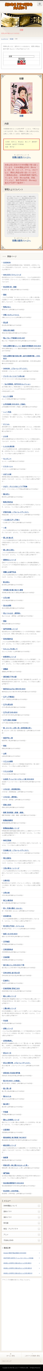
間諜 (4, 621)
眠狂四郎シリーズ (9, 1145)
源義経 (5, 669)
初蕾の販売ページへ (21, 157)
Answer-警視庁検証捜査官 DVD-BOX (14, 1253)
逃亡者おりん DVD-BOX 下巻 (13, 965)
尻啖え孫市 (7, 805)
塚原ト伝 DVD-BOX (10, 934)
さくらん (6, 424)
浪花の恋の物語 (8, 330)
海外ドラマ (8, 1217)
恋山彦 (5, 322)
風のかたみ (7, 1096)
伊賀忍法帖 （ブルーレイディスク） (16, 512)
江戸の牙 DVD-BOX (10, 712)
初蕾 (21, 30)
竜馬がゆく (7, 307)
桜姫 (4, 746)
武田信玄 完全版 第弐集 (11, 1073)
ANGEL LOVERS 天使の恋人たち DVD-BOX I (17, 1263)
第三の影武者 (8, 900)
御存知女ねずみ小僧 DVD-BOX (14, 689)
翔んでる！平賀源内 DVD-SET (14, 338)
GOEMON (7, 262)
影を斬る (6, 582)
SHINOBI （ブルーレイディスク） (15, 368)
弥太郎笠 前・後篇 (10, 287)
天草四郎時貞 (8, 949)
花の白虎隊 (7, 605)
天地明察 (6, 957)
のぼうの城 (7, 474)
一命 (4, 528)
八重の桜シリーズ (9, 1008)
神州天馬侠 (7, 840)
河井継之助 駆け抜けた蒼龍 (13, 590)
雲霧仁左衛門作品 (9, 572)
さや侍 (5, 436)
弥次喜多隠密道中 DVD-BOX (13, 1183)
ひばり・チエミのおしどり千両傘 (15, 486)
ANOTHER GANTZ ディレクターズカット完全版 (18, 1258)
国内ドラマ (8, 1211)
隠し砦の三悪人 (8, 550)
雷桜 (4, 295)
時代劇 (11, 38)
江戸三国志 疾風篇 (10, 720)
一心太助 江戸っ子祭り (11, 520)
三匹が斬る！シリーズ (11, 868)
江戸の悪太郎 (8, 704)
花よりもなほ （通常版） (12, 613)
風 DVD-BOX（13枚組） (12, 1081)
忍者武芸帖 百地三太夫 (11, 988)
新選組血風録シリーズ (11, 828)
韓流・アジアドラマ (11, 1229)
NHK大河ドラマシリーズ (12, 275)
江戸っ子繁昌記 (8, 697)
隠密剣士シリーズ (9, 560)
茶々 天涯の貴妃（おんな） (13, 908)
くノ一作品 (7, 412)
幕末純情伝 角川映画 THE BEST (14, 1137)
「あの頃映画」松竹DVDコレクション (17, 384)
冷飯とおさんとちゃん (11, 315)
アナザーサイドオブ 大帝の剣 (14, 376)
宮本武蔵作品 (8, 639)
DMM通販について (10, 1206)
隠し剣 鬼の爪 (8, 538)
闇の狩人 (6, 494)
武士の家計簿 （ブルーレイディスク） (17, 1063)
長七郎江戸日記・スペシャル (13, 926)
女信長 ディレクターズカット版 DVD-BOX (18, 779)
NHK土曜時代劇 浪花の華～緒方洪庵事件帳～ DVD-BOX (21, 357)
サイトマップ (6, 1361)
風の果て (6, 1104)
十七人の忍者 (8, 771)
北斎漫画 (6, 1130)
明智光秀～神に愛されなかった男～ (16, 1165)
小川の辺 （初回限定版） (12, 789)
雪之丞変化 (7, 858)
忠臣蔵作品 (7, 916)
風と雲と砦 (7, 1088)
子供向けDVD (8, 1240)
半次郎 (5, 1021)
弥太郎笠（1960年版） (11, 1191)
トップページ (4, 38)
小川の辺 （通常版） (10, 797)
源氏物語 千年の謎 (10, 677)
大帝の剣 (6, 893)
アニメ (6, 1234)
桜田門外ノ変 (8, 738)
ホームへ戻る (11, 1356)
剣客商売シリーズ (9, 657)
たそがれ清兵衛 (8, 446)
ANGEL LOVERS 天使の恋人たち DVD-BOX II (17, 1268)
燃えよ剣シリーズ (9, 996)
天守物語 (6, 941)
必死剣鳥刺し (8, 1041)
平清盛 (5, 1112)
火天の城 (6, 598)
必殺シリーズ (8, 1028)
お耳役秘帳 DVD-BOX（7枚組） (14, 404)
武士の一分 (7, 1053)
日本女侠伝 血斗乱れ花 (11, 973)
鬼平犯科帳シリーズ (10, 629)
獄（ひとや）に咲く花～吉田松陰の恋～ (17, 728)
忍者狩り (6, 980)
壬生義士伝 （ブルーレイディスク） (16, 850)
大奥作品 (6, 880)
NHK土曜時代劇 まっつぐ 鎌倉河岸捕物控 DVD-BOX (22, 346)
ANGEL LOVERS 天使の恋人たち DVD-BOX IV (17, 1273)
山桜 (4, 753)
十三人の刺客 (8, 761)
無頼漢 (5, 1157)
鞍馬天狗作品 (8, 502)
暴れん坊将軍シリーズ (11, 1120)
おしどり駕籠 (8, 396)
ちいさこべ (7, 459)
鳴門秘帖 (6, 1173)
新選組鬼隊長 (8, 820)
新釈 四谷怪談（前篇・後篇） (14, 812)
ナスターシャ (8, 466)
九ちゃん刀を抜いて (10, 649)
